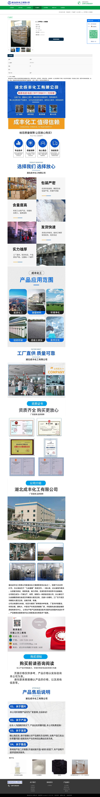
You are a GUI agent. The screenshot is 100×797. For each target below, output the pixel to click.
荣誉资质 (33, 787)
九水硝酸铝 (39, 775)
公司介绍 (20, 7)
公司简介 (33, 785)
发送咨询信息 (56, 39)
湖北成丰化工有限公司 (32, 795)
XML (52, 795)
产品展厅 (37, 7)
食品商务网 (69, 795)
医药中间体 (66, 787)
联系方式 (54, 7)
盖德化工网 (62, 795)
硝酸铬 (59, 775)
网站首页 (68, 12)
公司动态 (29, 7)
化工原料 (79, 12)
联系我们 (33, 789)
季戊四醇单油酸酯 (18, 775)
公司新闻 (50, 785)
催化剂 (66, 790)
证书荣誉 (46, 7)
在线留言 (63, 7)
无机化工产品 (66, 789)
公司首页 (12, 7)
